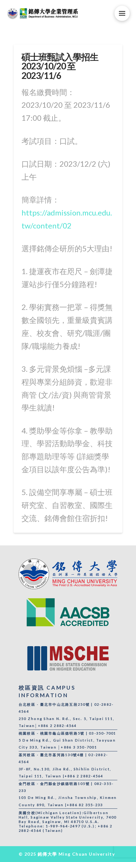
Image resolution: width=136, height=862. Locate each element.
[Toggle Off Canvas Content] (122, 13)
